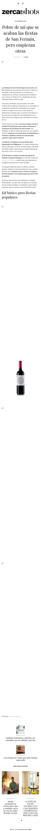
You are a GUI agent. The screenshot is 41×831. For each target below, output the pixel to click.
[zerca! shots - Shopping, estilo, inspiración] (20, 11)
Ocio (24, 21)
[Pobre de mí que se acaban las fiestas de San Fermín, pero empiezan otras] (20, 72)
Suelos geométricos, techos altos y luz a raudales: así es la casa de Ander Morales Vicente (29, 807)
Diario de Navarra (15, 716)
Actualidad (18, 21)
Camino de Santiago (9, 160)
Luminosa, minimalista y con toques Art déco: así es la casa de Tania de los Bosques (9, 807)
